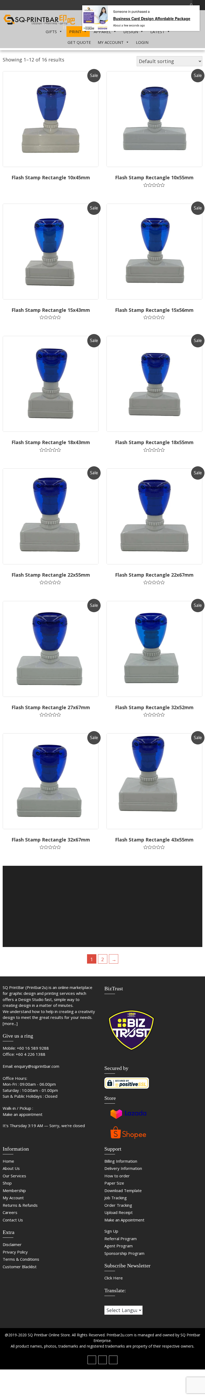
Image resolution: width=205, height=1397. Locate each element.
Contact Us (13, 1220)
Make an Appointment (124, 1220)
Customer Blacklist (20, 1266)
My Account (111, 42)
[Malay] (117, 1302)
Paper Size (114, 1183)
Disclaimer (12, 1244)
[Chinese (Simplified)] (106, 1302)
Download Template (123, 1190)
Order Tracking (118, 1205)
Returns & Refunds (20, 1205)
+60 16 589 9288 (33, 1048)
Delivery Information (123, 1168)
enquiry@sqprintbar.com (36, 1066)
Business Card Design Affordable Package (151, 18)
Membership (14, 1190)
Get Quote (79, 42)
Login (142, 42)
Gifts (51, 31)
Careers (10, 1212)
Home (8, 1161)
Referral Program (120, 1238)
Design (130, 31)
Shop (7, 1183)
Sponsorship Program (124, 1253)
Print (75, 31)
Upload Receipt (118, 1212)
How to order (117, 1175)
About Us (11, 1168)
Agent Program (118, 1245)
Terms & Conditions (21, 1259)
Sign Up (111, 1231)
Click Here (113, 1277)
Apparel (102, 31)
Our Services (14, 1175)
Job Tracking (115, 1197)
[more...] (10, 1023)
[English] (112, 1302)
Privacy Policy (15, 1252)
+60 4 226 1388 (30, 1054)
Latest (157, 31)
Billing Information (120, 1161)
